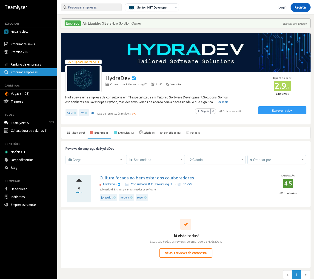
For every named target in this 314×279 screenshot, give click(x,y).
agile (70, 113)
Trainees (17, 101)
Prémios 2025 (20, 52)
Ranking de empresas (26, 64)
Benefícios (172, 132)
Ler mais (222, 102)
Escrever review (282, 110)
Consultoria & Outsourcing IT (128, 84)
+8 (92, 113)
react (140, 197)
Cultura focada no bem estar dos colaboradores (147, 177)
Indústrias (18, 197)
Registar (300, 7)
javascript (107, 197)
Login (282, 7)
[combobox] (91, 7)
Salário (149, 132)
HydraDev (110, 184)
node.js (124, 197)
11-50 (159, 84)
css (82, 113)
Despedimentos (22, 160)
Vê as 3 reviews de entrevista (186, 253)
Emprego (101, 132)
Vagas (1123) (20, 93)
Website (176, 84)
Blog (14, 168)
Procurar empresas (24, 72)
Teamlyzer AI (32, 123)
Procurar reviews (23, 44)
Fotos (195, 132)
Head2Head (19, 189)
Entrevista (125, 132)
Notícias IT (18, 152)
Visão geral (78, 132)
